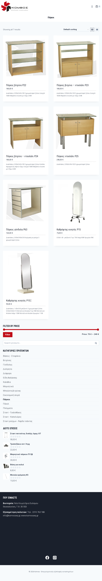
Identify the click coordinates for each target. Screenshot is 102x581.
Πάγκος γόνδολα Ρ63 (16, 229)
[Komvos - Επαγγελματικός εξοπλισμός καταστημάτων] (14, 6)
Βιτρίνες (7, 360)
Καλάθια (7, 382)
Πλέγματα (7, 408)
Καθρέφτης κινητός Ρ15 (69, 229)
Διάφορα (7, 373)
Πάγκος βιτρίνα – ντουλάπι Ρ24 (22, 156)
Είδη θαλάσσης (10, 377)
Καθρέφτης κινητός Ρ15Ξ (18, 300)
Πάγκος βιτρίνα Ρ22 (16, 85)
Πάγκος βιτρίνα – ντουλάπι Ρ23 (73, 85)
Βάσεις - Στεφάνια (11, 356)
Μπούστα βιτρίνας (12, 390)
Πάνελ (6, 404)
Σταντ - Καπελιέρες (12, 417)
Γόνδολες (7, 364)
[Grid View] (92, 29)
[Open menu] (92, 6)
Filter (7, 334)
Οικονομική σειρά (11, 395)
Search (96, 343)
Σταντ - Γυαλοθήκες (12, 412)
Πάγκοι (6, 399)
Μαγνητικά (8, 386)
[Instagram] (54, 557)
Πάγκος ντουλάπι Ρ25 (67, 156)
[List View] (97, 29)
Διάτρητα (7, 369)
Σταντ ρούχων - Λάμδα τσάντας (17, 421)
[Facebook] (47, 557)
